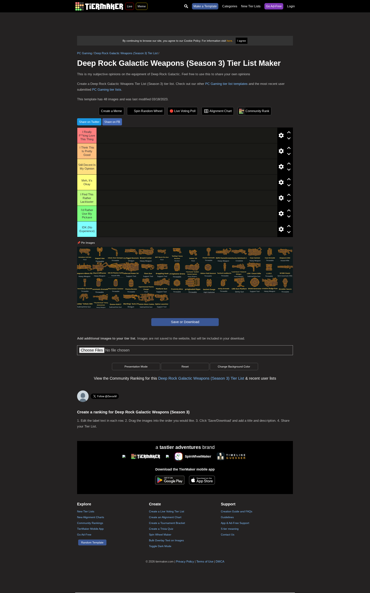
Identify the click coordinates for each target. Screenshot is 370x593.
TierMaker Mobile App (90, 528)
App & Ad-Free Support (235, 523)
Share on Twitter (89, 121)
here (229, 40)
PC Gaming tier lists (106, 89)
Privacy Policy (185, 561)
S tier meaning (230, 528)
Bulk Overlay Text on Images (166, 540)
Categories (229, 6)
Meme (142, 6)
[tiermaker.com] (99, 6)
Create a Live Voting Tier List (166, 511)
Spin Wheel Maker (160, 534)
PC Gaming (84, 53)
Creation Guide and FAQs (236, 511)
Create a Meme (111, 111)
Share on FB (112, 121)
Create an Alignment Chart (165, 517)
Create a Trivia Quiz (161, 528)
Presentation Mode (136, 366)
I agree (241, 40)
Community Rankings (90, 523)
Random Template (92, 542)
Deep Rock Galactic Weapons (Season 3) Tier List (126, 53)
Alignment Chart (220, 111)
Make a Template (205, 6)
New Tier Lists (251, 6)
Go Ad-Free (274, 6)
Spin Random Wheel (148, 111)
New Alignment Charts (90, 517)
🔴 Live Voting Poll (183, 111)
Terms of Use (204, 561)
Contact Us (227, 534)
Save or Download (185, 322)
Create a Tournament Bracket (167, 523)
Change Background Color (234, 366)
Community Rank (257, 111)
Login (291, 6)
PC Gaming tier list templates (226, 84)
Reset (185, 366)
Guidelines (227, 517)
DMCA (220, 561)
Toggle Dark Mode (160, 546)
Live (129, 6)
